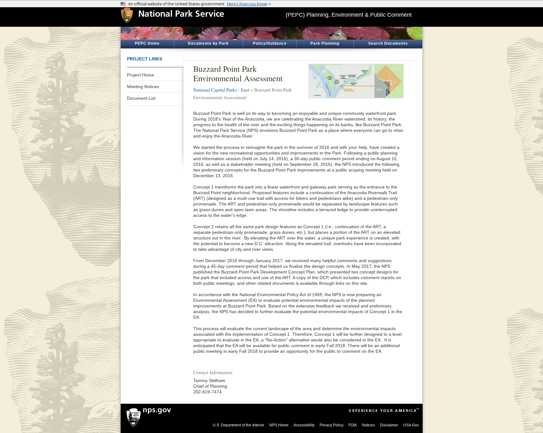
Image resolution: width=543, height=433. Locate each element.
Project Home (140, 74)
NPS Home (278, 425)
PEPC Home (147, 43)
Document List (141, 98)
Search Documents (388, 43)
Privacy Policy (331, 425)
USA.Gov (411, 425)
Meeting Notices (143, 86)
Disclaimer (389, 425)
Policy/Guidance (270, 43)
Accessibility (304, 425)
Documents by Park (208, 43)
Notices (368, 425)
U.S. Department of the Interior (238, 425)
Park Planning (324, 43)
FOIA (352, 425)
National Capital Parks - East (221, 90)
